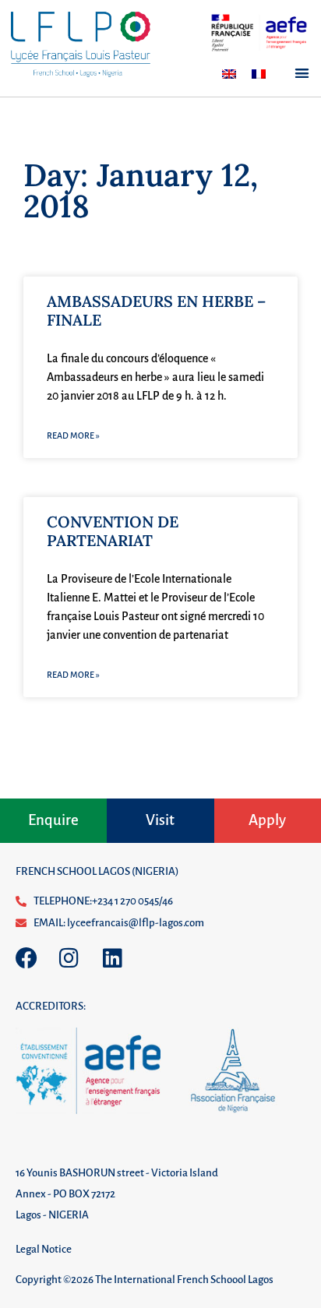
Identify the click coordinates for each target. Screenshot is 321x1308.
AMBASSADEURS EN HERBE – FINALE (156, 310)
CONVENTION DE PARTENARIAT (112, 531)
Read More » (73, 435)
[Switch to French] (259, 74)
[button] (302, 73)
